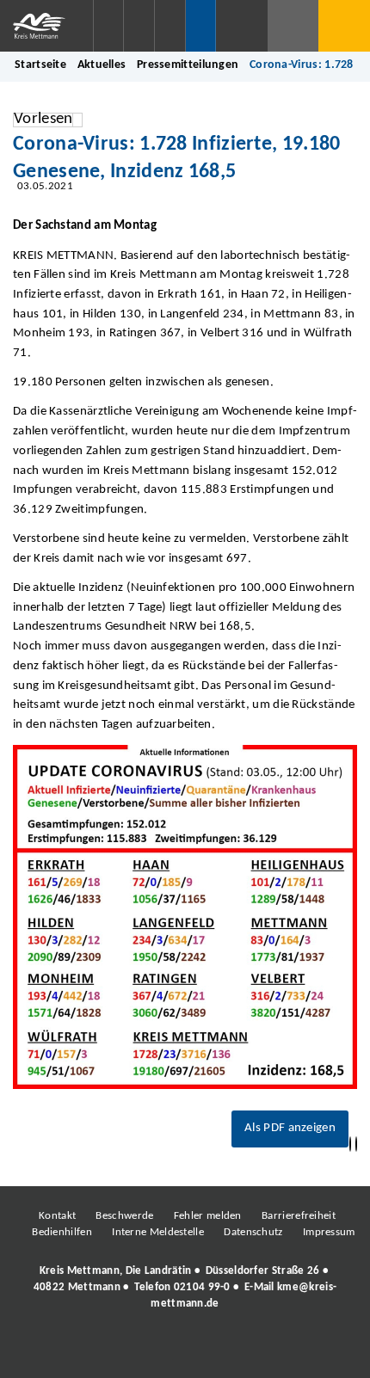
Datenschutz (253, 1232)
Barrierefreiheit (299, 1215)
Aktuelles (101, 65)
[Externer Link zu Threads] (144, 1350)
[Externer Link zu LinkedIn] (183, 1350)
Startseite (40, 65)
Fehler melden (208, 1215)
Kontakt (57, 1215)
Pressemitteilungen (187, 65)
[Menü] (344, 26)
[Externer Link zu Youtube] (222, 1350)
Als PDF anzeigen (290, 1128)
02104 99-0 (202, 1287)
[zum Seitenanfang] (356, 1144)
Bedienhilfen (62, 1232)
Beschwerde (124, 1215)
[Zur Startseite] (46, 26)
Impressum (329, 1232)
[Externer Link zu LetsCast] (299, 1350)
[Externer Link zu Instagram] (106, 1350)
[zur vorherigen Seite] (350, 1144)
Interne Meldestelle (158, 1232)
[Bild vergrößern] (185, 917)
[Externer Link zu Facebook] (67, 1350)
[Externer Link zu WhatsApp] (261, 1350)
